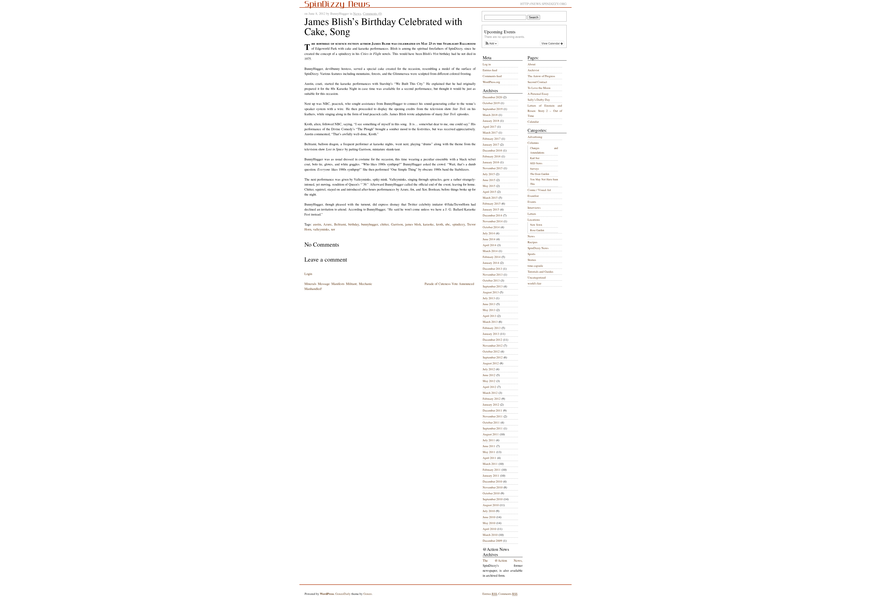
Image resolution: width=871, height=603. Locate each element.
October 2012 (491, 351)
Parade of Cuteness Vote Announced (449, 284)
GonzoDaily (343, 594)
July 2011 (489, 440)
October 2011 (491, 422)
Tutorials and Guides (540, 272)
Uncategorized (537, 277)
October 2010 (491, 493)
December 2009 (492, 541)
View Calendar (550, 43)
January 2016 (491, 162)
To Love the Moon (539, 88)
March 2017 (490, 132)
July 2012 (489, 369)
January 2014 (491, 263)
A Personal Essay (538, 94)
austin (317, 224)
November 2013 (493, 274)
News (357, 13)
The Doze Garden (539, 174)
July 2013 (489, 298)
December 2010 (492, 481)
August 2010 (491, 505)
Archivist (533, 70)
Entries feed (490, 70)
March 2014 (490, 251)
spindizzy (458, 224)
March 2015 (490, 198)
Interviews (534, 208)
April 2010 (489, 529)
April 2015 (489, 192)
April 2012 (489, 387)
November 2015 (493, 168)
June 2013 (489, 304)
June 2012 (489, 375)
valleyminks (321, 229)
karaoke (428, 224)
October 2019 (491, 103)
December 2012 (492, 340)
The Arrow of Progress (541, 76)
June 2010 (489, 517)
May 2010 (489, 523)
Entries (489, 594)
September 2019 (493, 109)
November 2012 (493, 345)
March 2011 (490, 464)
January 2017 (491, 144)
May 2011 (489, 452)
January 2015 (491, 209)
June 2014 (489, 239)
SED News (536, 163)
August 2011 (491, 434)
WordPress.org (491, 82)
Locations (534, 220)
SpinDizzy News (538, 248)
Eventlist (533, 196)
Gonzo (367, 594)
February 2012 (492, 399)
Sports (531, 254)
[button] (491, 43)
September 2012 (493, 357)
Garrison (397, 224)
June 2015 (489, 180)
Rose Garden (537, 230)
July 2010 (489, 511)
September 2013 (493, 286)
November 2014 (493, 221)
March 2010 (490, 535)
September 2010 (493, 499)
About (532, 64)
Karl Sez (534, 158)
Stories (532, 260)
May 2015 (489, 186)
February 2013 (492, 328)
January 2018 (491, 121)
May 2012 (489, 381)
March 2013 (490, 322)
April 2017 (489, 127)
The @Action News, (503, 560)
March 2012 (490, 393)
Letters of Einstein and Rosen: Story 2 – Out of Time (545, 110)
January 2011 (491, 475)
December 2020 (492, 97)
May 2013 (489, 310)
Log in (487, 64)
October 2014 (491, 227)
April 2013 (489, 316)
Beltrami (340, 224)
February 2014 (492, 257)
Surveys (534, 168)
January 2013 (491, 334)
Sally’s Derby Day (539, 100)
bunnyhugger (369, 224)
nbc (447, 224)
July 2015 (489, 174)
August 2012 (491, 363)
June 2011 (489, 446)
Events (532, 202)
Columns (533, 143)
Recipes (532, 242)
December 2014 (492, 215)
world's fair (534, 283)
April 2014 (489, 245)
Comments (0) (372, 13)
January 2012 (491, 404)
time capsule (535, 266)
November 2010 (493, 487)
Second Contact (537, 82)
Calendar (533, 122)
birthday (353, 224)
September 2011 (493, 428)
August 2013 (491, 292)
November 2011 (493, 416)
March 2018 (490, 115)
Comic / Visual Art (539, 190)
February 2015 (492, 203)
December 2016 (492, 150)
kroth (439, 224)
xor (333, 229)
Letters (532, 214)
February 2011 (492, 470)
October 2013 (491, 280)
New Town (536, 224)
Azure (327, 224)
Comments (507, 594)
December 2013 (492, 269)
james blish (413, 224)
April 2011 (489, 458)
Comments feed (492, 76)
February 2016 (492, 156)
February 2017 (492, 139)
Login (308, 274)
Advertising (535, 137)
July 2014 (489, 233)
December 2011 (492, 410)
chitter (384, 224)
